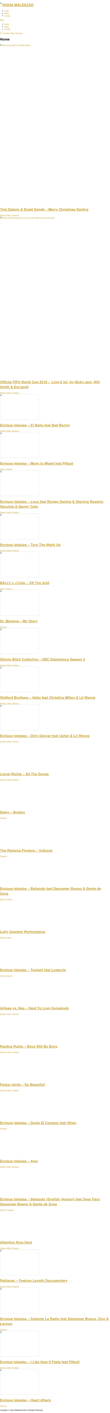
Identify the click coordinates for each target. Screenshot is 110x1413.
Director (6, 33)
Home (6, 11)
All (1, 33)
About (6, 13)
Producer (19, 33)
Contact (7, 15)
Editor (12, 33)
